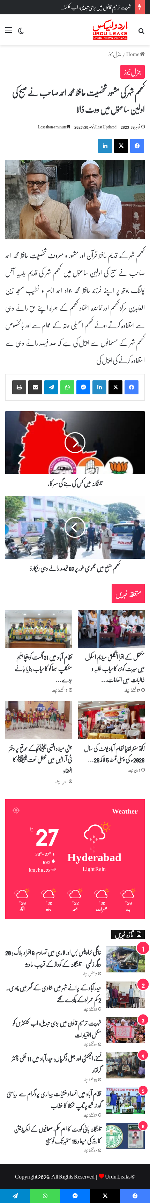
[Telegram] (51, 387)
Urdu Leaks (117, 1176)
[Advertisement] (75, 124)
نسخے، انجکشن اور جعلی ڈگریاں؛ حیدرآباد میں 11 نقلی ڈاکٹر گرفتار (56, 1064)
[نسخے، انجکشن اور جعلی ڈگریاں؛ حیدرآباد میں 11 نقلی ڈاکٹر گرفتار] (125, 1065)
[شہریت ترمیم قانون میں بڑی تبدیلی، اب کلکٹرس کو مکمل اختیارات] (125, 1030)
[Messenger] (83, 387)
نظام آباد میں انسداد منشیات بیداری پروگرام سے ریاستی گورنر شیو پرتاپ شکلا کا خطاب (54, 1099)
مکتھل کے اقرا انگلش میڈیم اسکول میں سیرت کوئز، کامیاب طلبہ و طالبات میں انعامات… (115, 668)
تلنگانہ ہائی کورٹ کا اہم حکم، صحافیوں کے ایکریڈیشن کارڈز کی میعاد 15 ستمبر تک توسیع (57, 1134)
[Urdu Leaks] (111, 29)
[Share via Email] (35, 387)
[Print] (19, 387)
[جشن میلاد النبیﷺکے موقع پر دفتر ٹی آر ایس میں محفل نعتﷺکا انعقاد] (38, 720)
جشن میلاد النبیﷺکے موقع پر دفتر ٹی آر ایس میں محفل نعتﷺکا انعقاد (40, 759)
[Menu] (8, 32)
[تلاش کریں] (141, 32)
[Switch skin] (20, 32)
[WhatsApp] (67, 387)
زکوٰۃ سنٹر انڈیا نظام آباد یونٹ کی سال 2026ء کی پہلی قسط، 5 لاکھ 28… (114, 754)
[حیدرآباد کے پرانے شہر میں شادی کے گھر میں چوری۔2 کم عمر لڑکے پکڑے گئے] (125, 995)
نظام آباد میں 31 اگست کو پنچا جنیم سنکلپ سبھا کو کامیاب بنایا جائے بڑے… (43, 668)
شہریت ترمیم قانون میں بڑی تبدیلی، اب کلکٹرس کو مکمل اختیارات (81, 7)
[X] (115, 387)
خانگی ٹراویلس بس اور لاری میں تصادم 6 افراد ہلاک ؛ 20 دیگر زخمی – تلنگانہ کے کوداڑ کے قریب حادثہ (53, 958)
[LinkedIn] (99, 387)
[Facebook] (131, 387)
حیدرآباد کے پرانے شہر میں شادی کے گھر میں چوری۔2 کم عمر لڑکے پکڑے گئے (53, 993)
